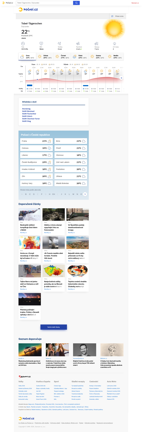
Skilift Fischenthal (29, 114)
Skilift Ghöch (27, 116)
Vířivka (86, 407)
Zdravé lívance (76, 391)
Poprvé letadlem (94, 388)
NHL (55, 399)
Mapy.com (31, 404)
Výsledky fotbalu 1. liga (60, 388)
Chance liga (57, 386)
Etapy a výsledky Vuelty (42, 388)
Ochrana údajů (55, 423)
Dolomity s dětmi (94, 399)
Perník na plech (76, 399)
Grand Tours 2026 (41, 399)
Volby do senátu (23, 396)
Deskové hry (73, 409)
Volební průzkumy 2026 (25, 388)
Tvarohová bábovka (77, 394)
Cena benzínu (59, 404)
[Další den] (121, 78)
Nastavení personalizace (105, 423)
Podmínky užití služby (42, 423)
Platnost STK (110, 399)
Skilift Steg (26, 121)
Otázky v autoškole (112, 396)
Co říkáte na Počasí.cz (26, 423)
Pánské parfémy (98, 409)
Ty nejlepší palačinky (77, 386)
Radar (81, 423)
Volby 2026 (22, 386)
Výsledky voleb (23, 391)
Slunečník (52, 407)
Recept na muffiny (77, 388)
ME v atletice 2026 (59, 394)
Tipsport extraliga (59, 391)
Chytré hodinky (88, 409)
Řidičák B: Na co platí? (113, 394)
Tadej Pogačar (40, 394)
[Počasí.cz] (28, 9)
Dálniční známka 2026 (113, 388)
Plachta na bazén (36, 407)
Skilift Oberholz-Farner (31, 119)
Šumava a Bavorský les (96, 391)
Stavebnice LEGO (46, 409)
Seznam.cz (135, 3)
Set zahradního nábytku (69, 407)
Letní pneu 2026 (111, 386)
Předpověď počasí (40, 404)
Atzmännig (26, 109)
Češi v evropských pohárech (72, 404)
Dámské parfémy (57, 409)
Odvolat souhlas (90, 423)
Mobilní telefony (36, 409)
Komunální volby (23, 399)
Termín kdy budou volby (25, 394)
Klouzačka (58, 407)
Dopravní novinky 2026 (113, 391)
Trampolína (45, 407)
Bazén (28, 407)
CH (53, 194)
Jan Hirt (38, 391)
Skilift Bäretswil (28, 111)
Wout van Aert (40, 396)
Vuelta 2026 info (40, 386)
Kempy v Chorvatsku (95, 386)
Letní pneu (66, 409)
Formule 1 (57, 396)
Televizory (80, 409)
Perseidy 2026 (50, 404)
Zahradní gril (80, 407)
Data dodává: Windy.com (69, 423)
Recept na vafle (76, 396)
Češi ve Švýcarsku (94, 394)
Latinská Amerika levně (95, 396)
